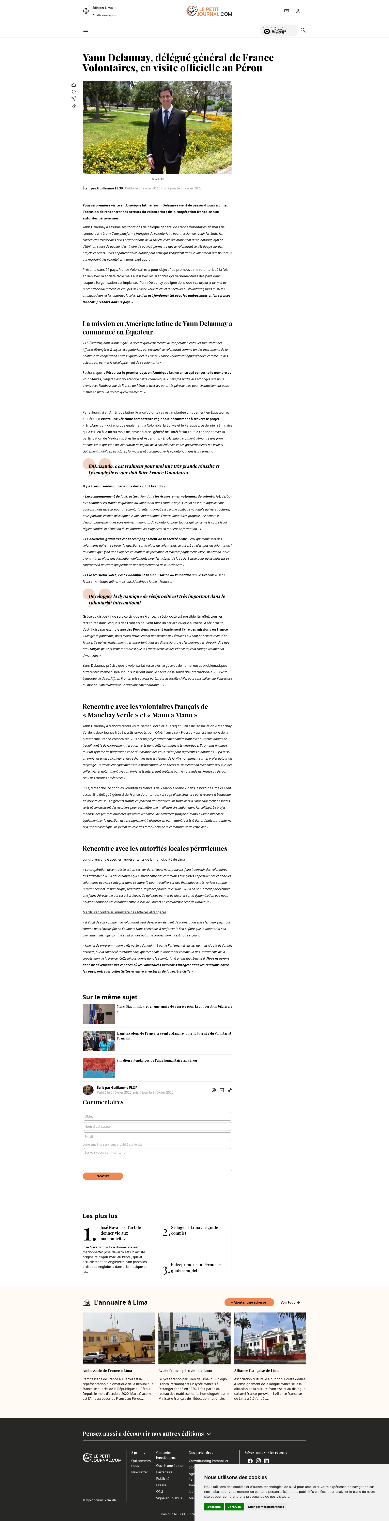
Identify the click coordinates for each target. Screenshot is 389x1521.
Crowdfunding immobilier (209, 1461)
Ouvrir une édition (170, 1465)
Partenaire (164, 1472)
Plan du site (170, 1514)
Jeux (192, 1491)
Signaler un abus (169, 1498)
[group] (292, 29)
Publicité (162, 1478)
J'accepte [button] (214, 1506)
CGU (159, 1491)
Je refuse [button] (234, 1506)
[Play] (293, 30)
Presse (161, 1485)
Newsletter (139, 1472)
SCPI (192, 1467)
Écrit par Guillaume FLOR (103, 188)
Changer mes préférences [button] (266, 1506)
